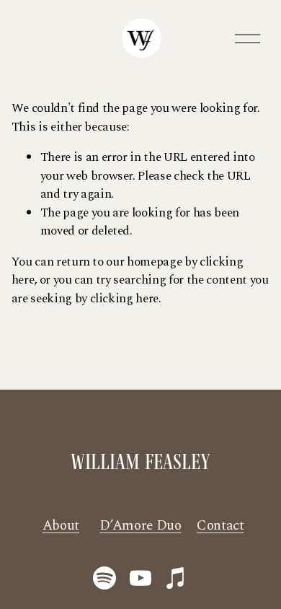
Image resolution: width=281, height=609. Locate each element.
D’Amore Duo (140, 526)
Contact (220, 526)
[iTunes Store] (176, 578)
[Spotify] (104, 578)
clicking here (124, 298)
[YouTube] (140, 578)
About (61, 526)
